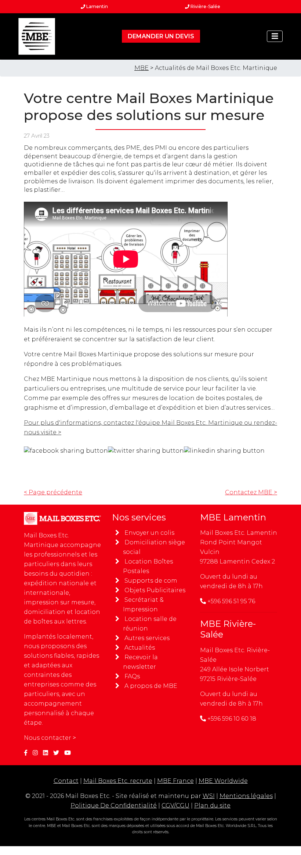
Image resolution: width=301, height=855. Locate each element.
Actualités (139, 647)
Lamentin (96, 6)
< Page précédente (53, 492)
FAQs (132, 676)
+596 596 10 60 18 (231, 718)
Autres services (147, 638)
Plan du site (212, 805)
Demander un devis (161, 36)
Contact (66, 780)
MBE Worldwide (223, 780)
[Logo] (36, 36)
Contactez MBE (251, 492)
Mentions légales (246, 795)
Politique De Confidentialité (113, 805)
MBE (141, 67)
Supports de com (150, 580)
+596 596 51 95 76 (231, 601)
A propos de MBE (150, 685)
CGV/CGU (175, 805)
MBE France (175, 780)
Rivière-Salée (204, 6)
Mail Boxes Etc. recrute (117, 780)
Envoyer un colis (149, 532)
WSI (209, 795)
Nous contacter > (50, 737)
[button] (275, 36)
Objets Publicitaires (154, 590)
